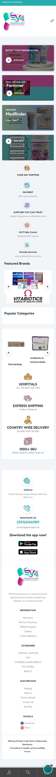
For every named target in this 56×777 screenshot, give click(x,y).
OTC (28, 657)
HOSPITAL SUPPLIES (28, 653)
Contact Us (28, 702)
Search (28, 772)
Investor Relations (28, 636)
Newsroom (28, 617)
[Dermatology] (15, 359)
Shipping (28, 688)
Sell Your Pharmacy (28, 622)
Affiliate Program (28, 627)
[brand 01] (28, 296)
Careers (28, 631)
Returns (28, 693)
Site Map (28, 706)
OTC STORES (28, 666)
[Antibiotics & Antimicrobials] (41, 353)
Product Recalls (28, 697)
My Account (9, 772)
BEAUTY (28, 671)
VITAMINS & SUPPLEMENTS (28, 662)
